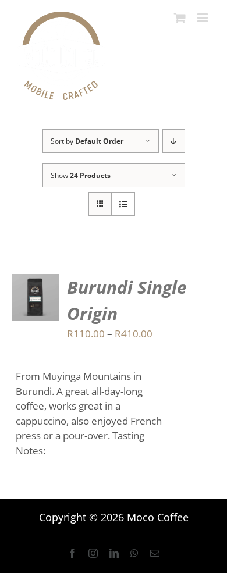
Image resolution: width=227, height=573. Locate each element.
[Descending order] (173, 141)
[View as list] (123, 204)
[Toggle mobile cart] (180, 18)
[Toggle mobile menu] (203, 18)
